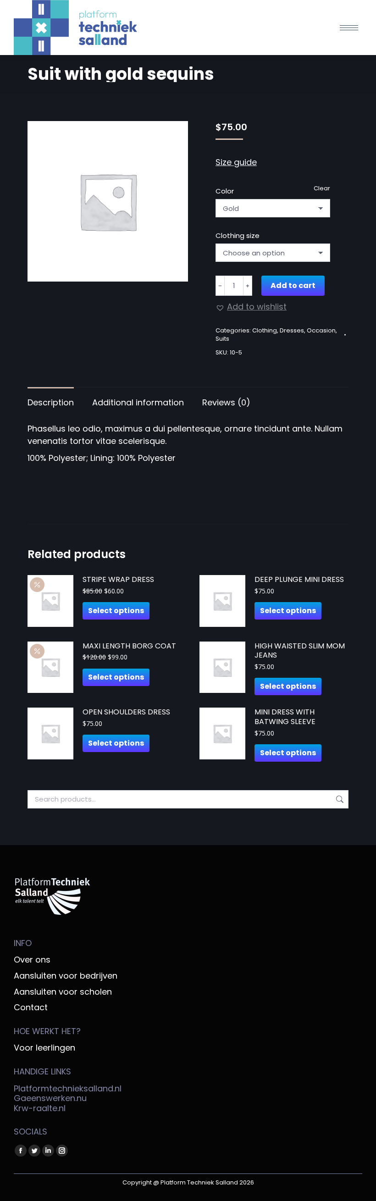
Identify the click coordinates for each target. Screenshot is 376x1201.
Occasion (321, 330)
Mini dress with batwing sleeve (284, 717)
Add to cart (293, 285)
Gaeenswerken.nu (50, 1098)
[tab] (51, 398)
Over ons (32, 960)
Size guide (236, 162)
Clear (322, 188)
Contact (31, 1007)
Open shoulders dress (126, 712)
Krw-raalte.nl (40, 1108)
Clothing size (238, 235)
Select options (116, 610)
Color (225, 191)
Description (51, 402)
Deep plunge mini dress (299, 580)
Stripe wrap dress (118, 580)
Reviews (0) (226, 402)
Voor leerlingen (44, 1048)
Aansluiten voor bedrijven (65, 976)
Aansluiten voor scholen (63, 992)
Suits (222, 338)
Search (338, 799)
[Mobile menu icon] (349, 28)
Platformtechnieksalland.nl (68, 1088)
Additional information (138, 402)
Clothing (264, 330)
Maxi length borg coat (129, 646)
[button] (251, 306)
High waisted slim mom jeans (299, 651)
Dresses (292, 330)
